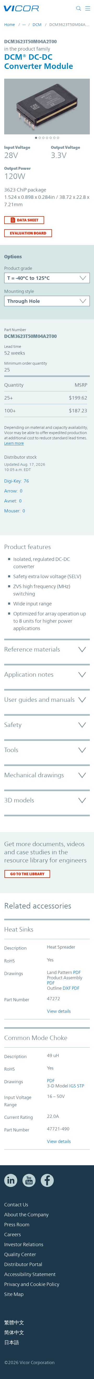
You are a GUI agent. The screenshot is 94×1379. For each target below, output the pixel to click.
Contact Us (16, 1204)
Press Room (17, 1224)
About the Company (26, 1214)
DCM (37, 24)
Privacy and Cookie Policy (31, 1284)
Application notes (29, 674)
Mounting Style (19, 291)
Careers (12, 1234)
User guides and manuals (39, 699)
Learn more (14, 443)
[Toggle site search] (79, 8)
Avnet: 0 (13, 501)
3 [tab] (43, 138)
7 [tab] (58, 138)
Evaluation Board (28, 233)
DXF (66, 988)
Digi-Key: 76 (16, 481)
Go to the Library (27, 874)
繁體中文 (14, 1322)
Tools (11, 750)
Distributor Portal (23, 1264)
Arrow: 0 (13, 491)
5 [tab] (51, 138)
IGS (72, 1085)
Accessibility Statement (30, 1274)
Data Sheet (27, 220)
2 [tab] (40, 138)
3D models (19, 800)
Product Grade (18, 268)
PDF (76, 972)
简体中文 (14, 1332)
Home (9, 24)
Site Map (14, 1294)
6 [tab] (54, 138)
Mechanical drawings (34, 775)
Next (83, 107)
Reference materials (32, 649)
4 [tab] (47, 138)
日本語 (11, 1342)
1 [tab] (36, 138)
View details (59, 1011)
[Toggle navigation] (87, 8)
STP (80, 1085)
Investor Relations (23, 1244)
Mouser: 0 (14, 510)
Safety (12, 725)
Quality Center (20, 1254)
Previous (11, 107)
